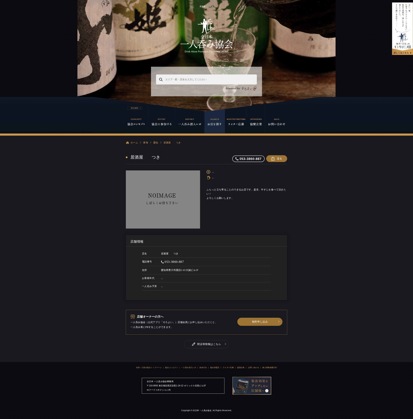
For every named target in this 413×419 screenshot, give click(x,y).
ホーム (134, 142)
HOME (135, 108)
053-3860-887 (174, 261)
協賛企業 (241, 367)
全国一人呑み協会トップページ (149, 367)
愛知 (155, 142)
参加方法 (203, 367)
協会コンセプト (171, 367)
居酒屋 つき (172, 142)
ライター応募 (228, 367)
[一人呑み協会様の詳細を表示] (402, 28)
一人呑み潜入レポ (188, 367)
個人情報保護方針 (269, 367)
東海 (145, 142)
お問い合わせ (253, 367)
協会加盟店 (214, 367)
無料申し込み (260, 321)
